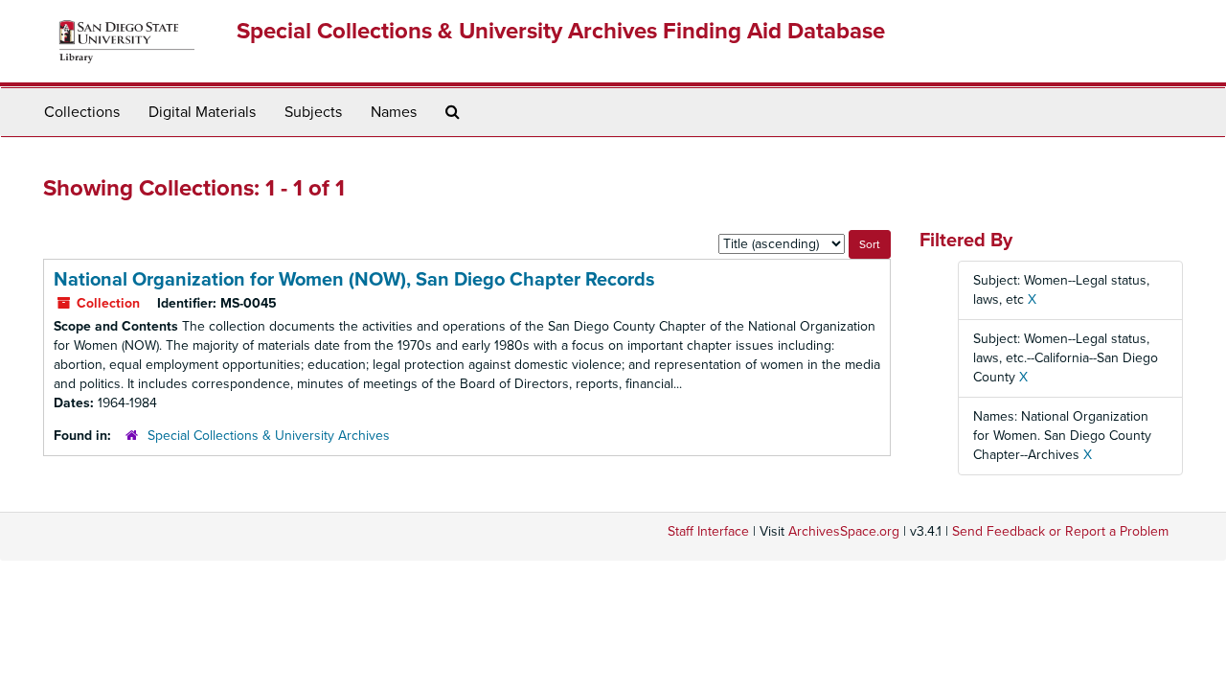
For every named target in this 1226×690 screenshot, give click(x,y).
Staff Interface (708, 531)
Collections (82, 112)
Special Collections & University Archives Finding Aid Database (561, 31)
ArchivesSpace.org (843, 531)
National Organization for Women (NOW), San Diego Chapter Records (354, 279)
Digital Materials (202, 112)
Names (394, 112)
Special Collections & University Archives (269, 435)
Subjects (313, 112)
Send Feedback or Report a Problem (1060, 531)
